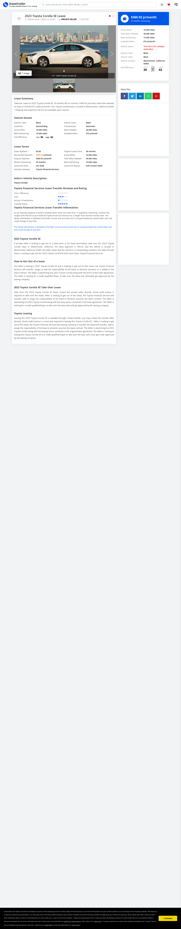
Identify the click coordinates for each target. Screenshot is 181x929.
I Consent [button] (168, 918)
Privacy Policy (76, 925)
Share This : (126, 89)
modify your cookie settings (72, 921)
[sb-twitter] (132, 96)
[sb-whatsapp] (148, 96)
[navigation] (64, 71)
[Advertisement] (143, 132)
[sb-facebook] (124, 96)
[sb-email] (156, 96)
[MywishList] (168, 4)
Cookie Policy (98, 921)
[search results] (162, 4)
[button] (176, 4)
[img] (64, 51)
